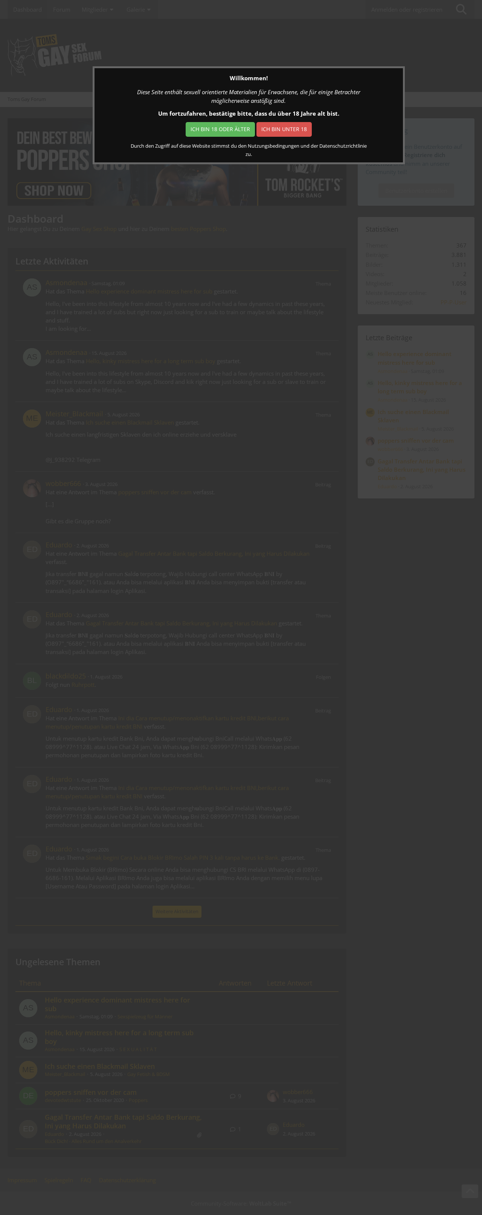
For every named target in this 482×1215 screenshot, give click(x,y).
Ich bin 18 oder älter (220, 129)
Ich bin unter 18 (284, 129)
